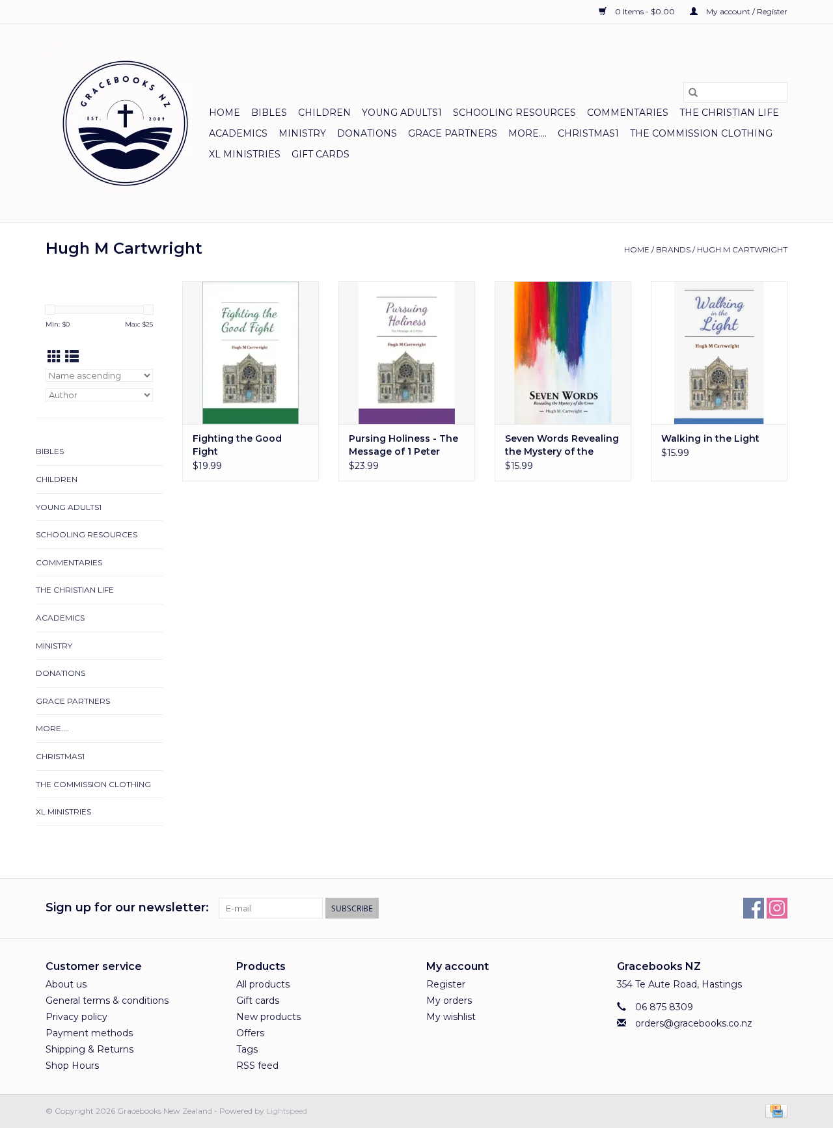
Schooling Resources (514, 112)
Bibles (269, 112)
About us (66, 984)
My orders (449, 1000)
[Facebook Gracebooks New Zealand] (753, 908)
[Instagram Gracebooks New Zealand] (777, 908)
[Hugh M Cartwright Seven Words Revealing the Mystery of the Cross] (563, 352)
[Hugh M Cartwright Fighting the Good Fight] (250, 352)
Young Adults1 (402, 112)
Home (224, 112)
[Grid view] (54, 357)
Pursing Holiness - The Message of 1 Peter (403, 445)
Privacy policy (76, 1017)
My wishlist (451, 1017)
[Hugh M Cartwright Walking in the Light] (719, 352)
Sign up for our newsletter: (127, 908)
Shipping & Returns (89, 1049)
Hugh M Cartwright (742, 249)
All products (263, 984)
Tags (247, 1049)
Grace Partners (452, 133)
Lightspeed (286, 1111)
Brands (673, 249)
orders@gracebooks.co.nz (693, 1023)
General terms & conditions (107, 1000)
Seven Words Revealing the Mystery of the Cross (562, 445)
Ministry (302, 133)
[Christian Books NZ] (125, 123)
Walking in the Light (710, 438)
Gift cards (320, 154)
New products (268, 1017)
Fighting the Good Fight (237, 445)
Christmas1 (588, 133)
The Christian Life (729, 112)
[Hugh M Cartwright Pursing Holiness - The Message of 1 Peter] (406, 352)
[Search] (693, 92)
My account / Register (745, 11)
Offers (250, 1033)
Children (324, 112)
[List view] (72, 357)
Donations (367, 133)
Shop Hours (72, 1065)
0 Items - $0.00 (645, 11)
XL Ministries (244, 154)
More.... (527, 133)
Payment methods (89, 1033)
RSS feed (257, 1065)
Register (445, 984)
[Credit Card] (774, 1110)
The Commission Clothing (701, 133)
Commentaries (627, 112)
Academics (238, 133)
